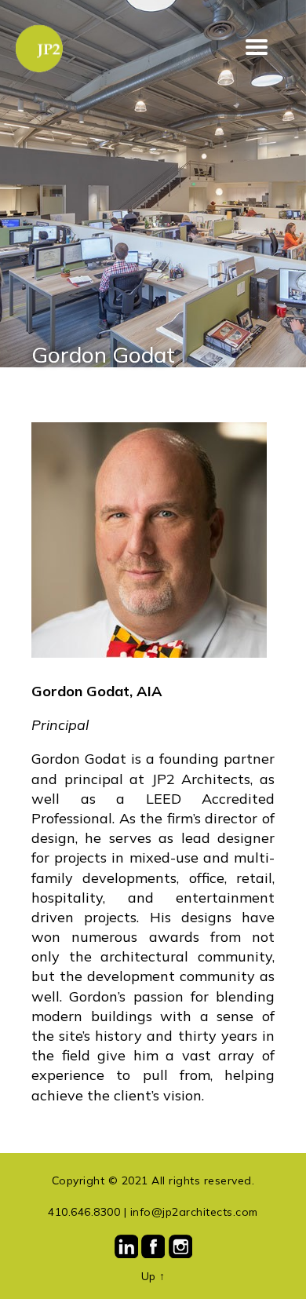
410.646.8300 (84, 1212)
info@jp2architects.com (194, 1212)
